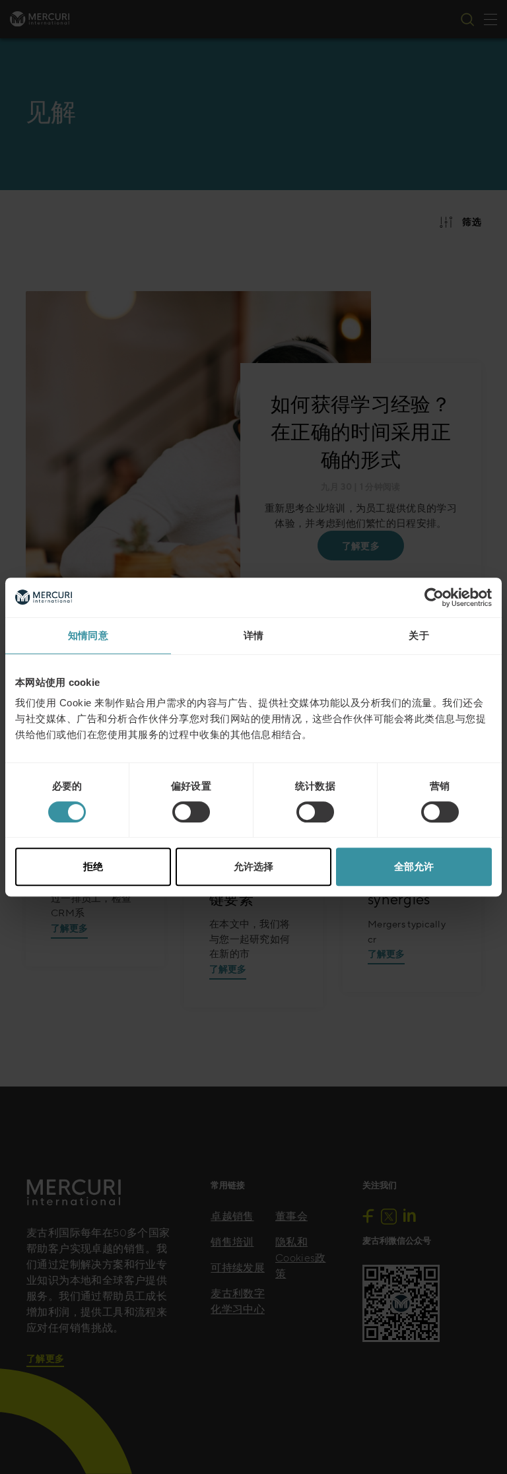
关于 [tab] (419, 635)
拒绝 (93, 866)
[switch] (191, 811)
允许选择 (253, 866)
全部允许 (414, 866)
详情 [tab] (254, 635)
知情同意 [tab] (88, 635)
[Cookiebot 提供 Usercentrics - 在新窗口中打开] (434, 597)
